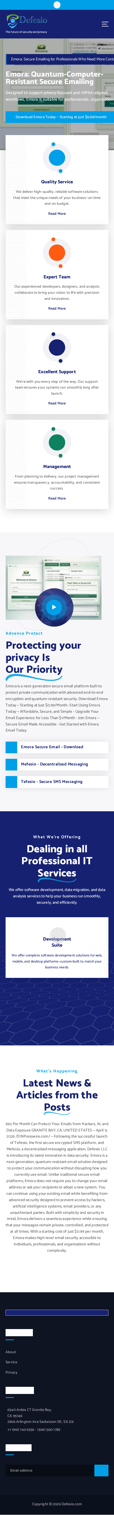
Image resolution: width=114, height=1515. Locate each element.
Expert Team (57, 277)
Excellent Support (57, 372)
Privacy (11, 1373)
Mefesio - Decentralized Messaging (54, 764)
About (11, 1352)
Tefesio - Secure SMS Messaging (51, 781)
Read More (57, 214)
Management (57, 467)
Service (11, 1362)
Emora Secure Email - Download (52, 747)
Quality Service (57, 182)
